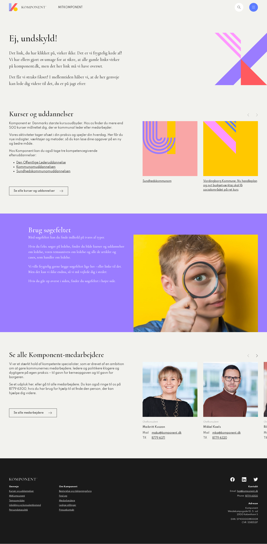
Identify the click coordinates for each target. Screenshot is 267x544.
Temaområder (17, 501)
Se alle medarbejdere (29, 412)
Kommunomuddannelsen (36, 167)
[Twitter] (256, 479)
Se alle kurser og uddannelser (34, 191)
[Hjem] (27, 7)
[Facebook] (232, 479)
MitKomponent (70, 7)
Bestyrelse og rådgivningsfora (75, 491)
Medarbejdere (67, 501)
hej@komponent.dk (247, 491)
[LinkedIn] (244, 479)
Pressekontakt (66, 510)
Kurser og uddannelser (21, 491)
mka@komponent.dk (226, 432)
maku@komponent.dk (166, 432)
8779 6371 (158, 438)
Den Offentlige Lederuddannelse (41, 162)
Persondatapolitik (18, 510)
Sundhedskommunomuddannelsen (43, 171)
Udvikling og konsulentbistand (25, 505)
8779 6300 (251, 496)
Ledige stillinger (67, 505)
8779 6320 (219, 438)
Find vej (63, 496)
